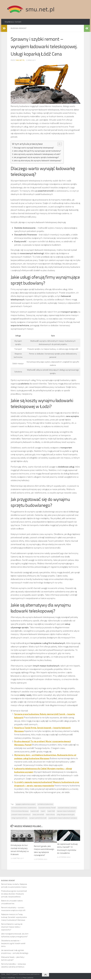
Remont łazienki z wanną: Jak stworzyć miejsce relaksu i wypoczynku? (11, 927)
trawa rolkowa (50, 814)
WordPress (11, 978)
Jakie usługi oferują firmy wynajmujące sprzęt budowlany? (37, 151)
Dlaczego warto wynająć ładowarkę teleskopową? (34, 148)
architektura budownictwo (45, 804)
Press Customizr (28, 978)
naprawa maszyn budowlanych (66, 811)
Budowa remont (18, 28)
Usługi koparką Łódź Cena (19, 818)
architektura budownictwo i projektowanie (23, 807)
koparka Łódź (35, 811)
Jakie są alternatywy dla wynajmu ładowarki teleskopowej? (37, 160)
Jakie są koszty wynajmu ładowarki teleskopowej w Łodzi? (37, 154)
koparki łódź (51, 811)
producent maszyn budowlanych (20, 814)
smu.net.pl (20, 60)
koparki (43, 811)
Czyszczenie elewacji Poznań (47, 807)
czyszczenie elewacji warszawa (67, 807)
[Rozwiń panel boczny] (4, 28)
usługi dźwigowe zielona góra (65, 814)
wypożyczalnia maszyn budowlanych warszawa (63, 818)
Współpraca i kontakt (13, 22)
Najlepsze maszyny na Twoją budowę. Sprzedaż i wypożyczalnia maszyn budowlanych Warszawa (14, 917)
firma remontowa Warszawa (19, 811)
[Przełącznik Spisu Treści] (58, 144)
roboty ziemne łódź (38, 814)
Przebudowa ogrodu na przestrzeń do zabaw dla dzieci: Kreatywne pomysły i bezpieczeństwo (14, 894)
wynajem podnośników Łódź (37, 818)
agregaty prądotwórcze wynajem (25, 804)
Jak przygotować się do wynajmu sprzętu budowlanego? (36, 157)
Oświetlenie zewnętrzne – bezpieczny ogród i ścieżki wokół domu (13, 943)
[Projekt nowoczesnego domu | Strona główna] (30, 9)
